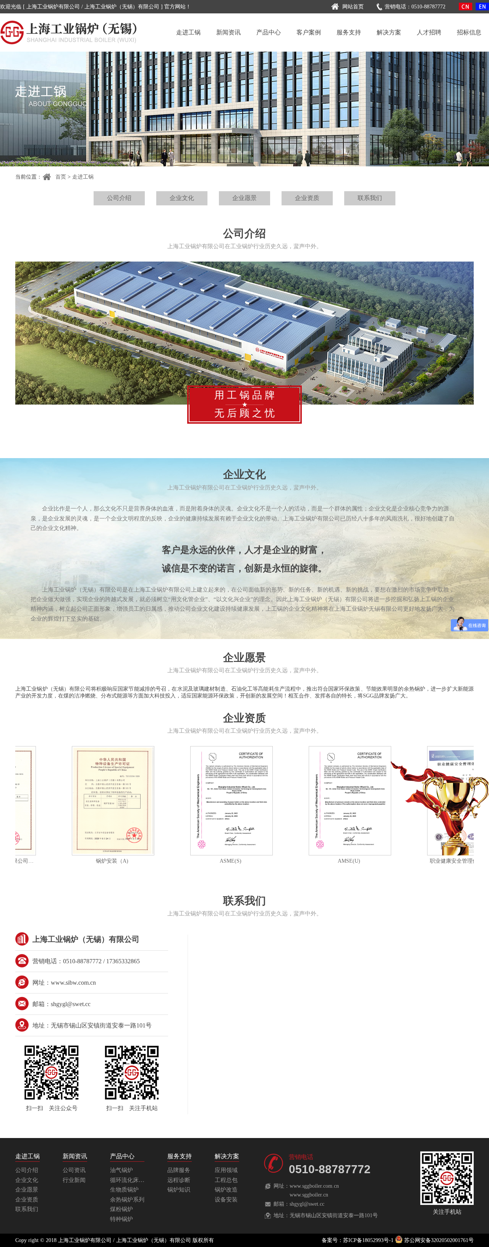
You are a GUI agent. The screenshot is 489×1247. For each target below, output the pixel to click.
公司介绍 (119, 198)
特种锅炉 (121, 1219)
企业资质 (307, 198)
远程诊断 (178, 1180)
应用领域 (226, 1170)
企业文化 (182, 198)
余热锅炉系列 (127, 1200)
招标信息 (469, 32)
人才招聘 (429, 32)
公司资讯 (74, 1170)
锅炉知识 (178, 1190)
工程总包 (226, 1180)
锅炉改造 (226, 1190)
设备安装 (226, 1200)
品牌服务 (178, 1170)
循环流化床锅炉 (130, 1180)
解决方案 (389, 32)
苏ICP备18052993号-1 (368, 1240)
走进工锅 (188, 32)
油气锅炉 (121, 1170)
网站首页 (353, 7)
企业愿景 (244, 198)
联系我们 (370, 198)
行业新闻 (74, 1180)
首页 (60, 177)
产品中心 (268, 32)
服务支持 (349, 32)
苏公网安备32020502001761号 (438, 1240)
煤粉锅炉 (121, 1209)
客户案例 (308, 32)
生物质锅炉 (124, 1190)
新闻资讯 (228, 32)
